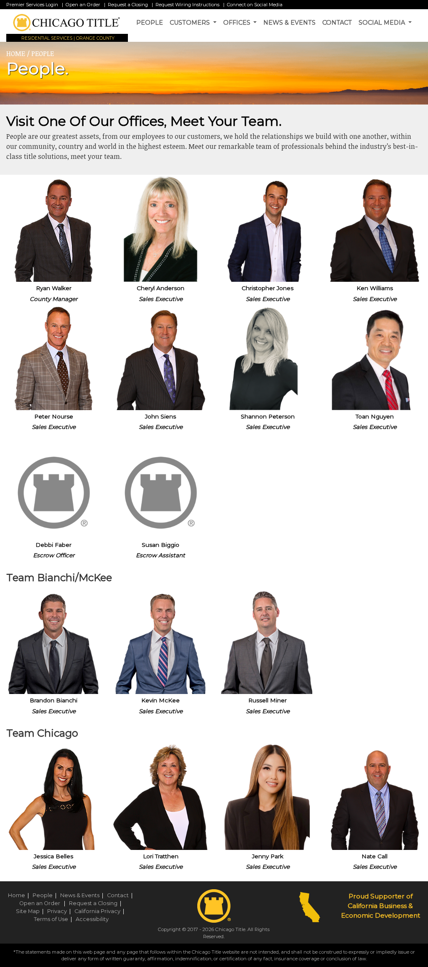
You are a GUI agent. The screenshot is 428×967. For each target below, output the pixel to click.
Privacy (60, 911)
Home (19, 895)
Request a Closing (128, 5)
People (149, 22)
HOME (15, 53)
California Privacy (100, 911)
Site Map (31, 911)
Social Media (383, 22)
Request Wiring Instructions (187, 5)
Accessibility (92, 919)
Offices (237, 22)
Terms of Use (54, 919)
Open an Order (84, 5)
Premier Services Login (32, 5)
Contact (337, 22)
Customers (190, 22)
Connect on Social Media (255, 5)
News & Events (289, 22)
